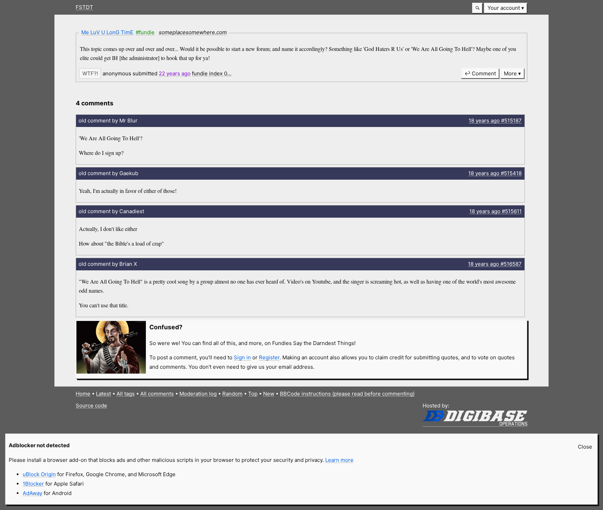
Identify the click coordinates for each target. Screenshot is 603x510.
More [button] (510, 73)
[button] (477, 8)
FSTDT (84, 7)
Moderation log (198, 393)
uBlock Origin (39, 474)
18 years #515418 (495, 173)
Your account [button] (503, 8)
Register (269, 357)
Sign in (242, 357)
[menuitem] (505, 8)
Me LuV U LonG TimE (107, 32)
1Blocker (33, 483)
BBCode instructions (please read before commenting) (347, 393)
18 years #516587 (495, 264)
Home (83, 393)
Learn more (339, 460)
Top (253, 393)
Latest (103, 393)
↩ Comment (480, 73)
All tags (126, 393)
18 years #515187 (495, 120)
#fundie (145, 32)
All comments (157, 393)
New (268, 393)
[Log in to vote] (90, 73)
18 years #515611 (495, 211)
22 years (175, 73)
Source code (91, 405)
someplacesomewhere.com (193, 32)
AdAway (32, 493)
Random (232, 393)
